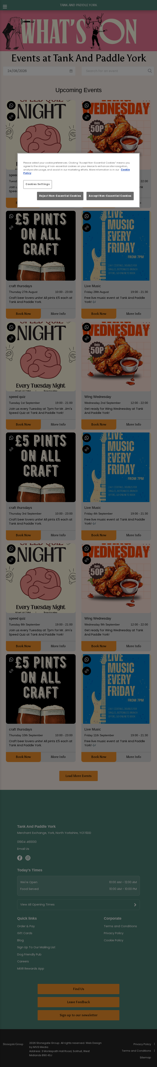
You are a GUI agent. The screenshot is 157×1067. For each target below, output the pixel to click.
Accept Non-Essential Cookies (110, 196)
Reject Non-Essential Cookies (60, 196)
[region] (78, 180)
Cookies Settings (38, 184)
